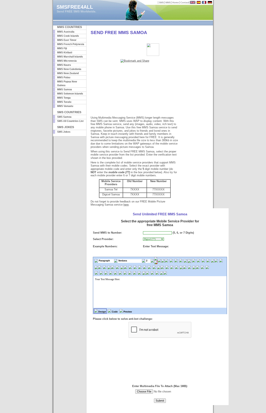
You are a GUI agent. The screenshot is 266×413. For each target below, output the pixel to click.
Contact (184, 2)
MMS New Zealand (68, 73)
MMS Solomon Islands (70, 93)
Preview (127, 311)
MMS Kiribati (64, 52)
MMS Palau (63, 77)
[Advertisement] (135, 90)
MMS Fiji (62, 48)
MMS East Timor (66, 40)
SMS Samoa (64, 116)
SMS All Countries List (70, 121)
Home (175, 2)
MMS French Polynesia (70, 44)
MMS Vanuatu (65, 106)
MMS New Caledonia (69, 69)
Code (114, 311)
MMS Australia (65, 31)
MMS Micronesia (67, 60)
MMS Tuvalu (64, 101)
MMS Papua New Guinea (67, 83)
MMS (168, 2)
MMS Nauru (64, 65)
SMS (161, 2)
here (126, 204)
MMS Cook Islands (68, 35)
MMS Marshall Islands (70, 56)
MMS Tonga (64, 97)
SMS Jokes (63, 131)
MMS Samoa (64, 89)
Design (102, 311)
